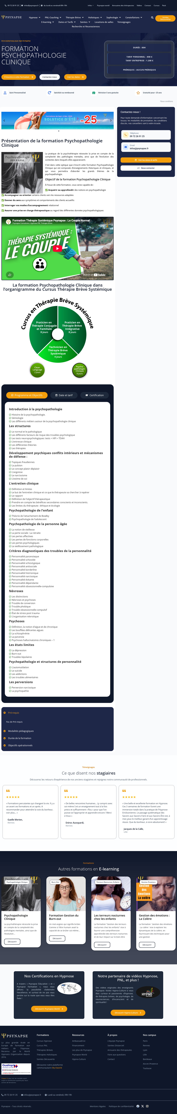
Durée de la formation (19, 738)
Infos (90, 5)
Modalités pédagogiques (21, 731)
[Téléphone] (146, 135)
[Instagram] (147, 1106)
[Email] (146, 147)
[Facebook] (137, 1106)
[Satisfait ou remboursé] (66, 93)
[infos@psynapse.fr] (31, 1095)
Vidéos (139, 5)
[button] (35, 17)
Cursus (156, 5)
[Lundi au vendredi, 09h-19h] (58, 1095)
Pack (164, 5)
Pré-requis (13, 712)
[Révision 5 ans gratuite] (111, 93)
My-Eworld (57, 1067)
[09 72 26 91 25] (9, 1095)
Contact (148, 5)
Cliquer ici (4, 1078)
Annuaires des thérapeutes (123, 5)
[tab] (27, 395)
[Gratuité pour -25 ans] (155, 93)
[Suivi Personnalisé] (22, 93)
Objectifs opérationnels (20, 745)
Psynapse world (103, 5)
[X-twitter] (142, 1106)
